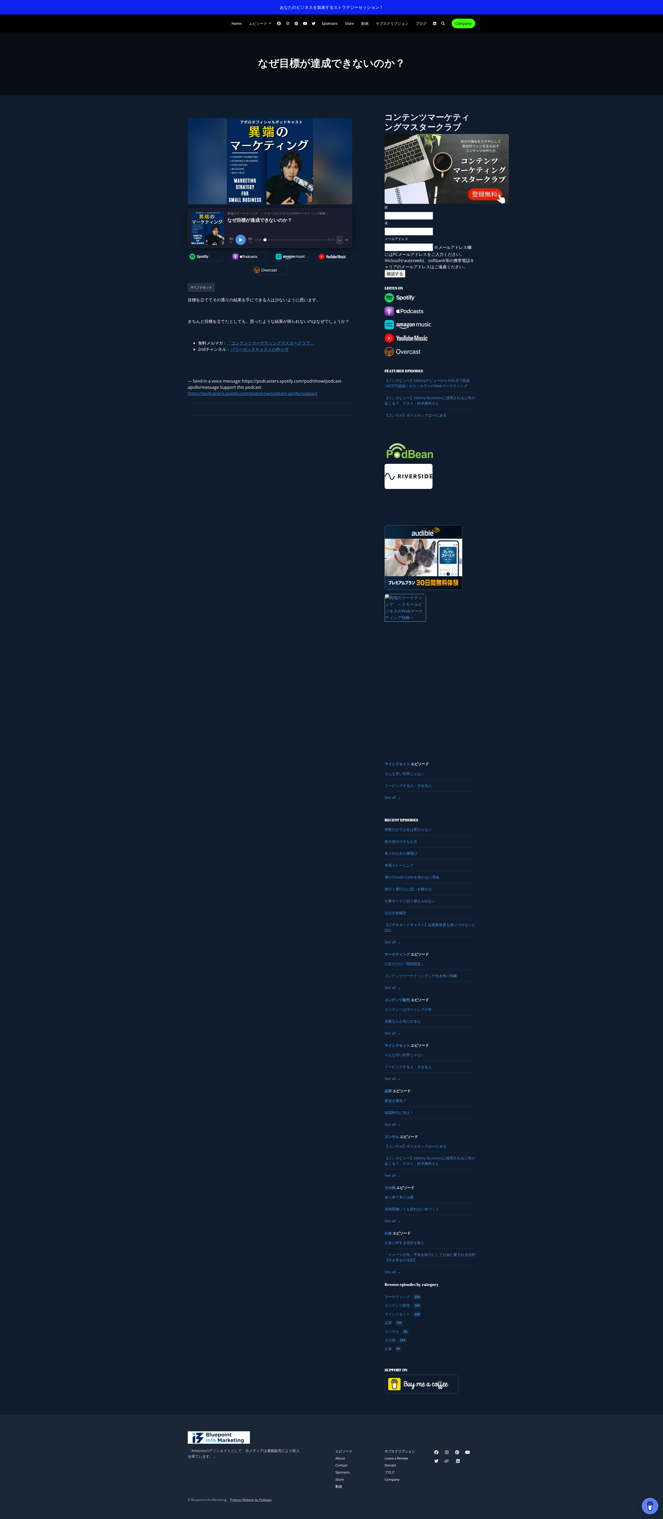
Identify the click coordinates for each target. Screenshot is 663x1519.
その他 (390, 1187)
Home (237, 23)
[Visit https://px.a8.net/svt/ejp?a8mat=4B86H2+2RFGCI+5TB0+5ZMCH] (423, 557)
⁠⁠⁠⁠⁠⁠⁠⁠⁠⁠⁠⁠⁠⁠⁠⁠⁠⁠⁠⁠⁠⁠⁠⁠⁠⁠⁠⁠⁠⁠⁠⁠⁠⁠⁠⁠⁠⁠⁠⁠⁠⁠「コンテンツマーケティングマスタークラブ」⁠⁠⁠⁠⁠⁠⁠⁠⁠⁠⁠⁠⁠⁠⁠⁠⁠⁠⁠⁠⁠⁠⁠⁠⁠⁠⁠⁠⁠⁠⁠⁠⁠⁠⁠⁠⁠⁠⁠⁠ (270, 343)
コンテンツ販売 (397, 999)
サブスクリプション (392, 23)
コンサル (392, 1136)
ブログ (421, 23)
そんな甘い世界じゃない (404, 773)
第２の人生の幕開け (401, 853)
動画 (365, 23)
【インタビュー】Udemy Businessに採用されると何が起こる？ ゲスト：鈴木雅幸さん (430, 400)
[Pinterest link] (296, 23)
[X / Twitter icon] (436, 1461)
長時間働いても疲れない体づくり (412, 1209)
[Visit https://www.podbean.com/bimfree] (410, 450)
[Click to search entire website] (443, 23)
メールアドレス (396, 238)
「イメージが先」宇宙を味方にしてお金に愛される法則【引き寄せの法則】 (430, 1257)
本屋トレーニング (399, 865)
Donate (390, 1465)
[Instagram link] (287, 23)
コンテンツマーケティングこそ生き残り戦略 (421, 975)
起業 (388, 1091)
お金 (388, 1233)
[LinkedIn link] (434, 23)
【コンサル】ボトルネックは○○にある (416, 415)
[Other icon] (447, 1461)
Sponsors (330, 23)
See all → (393, 797)
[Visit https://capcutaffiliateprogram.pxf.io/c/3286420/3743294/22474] (405, 671)
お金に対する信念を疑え (404, 1242)
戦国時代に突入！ (399, 1112)
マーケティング (397, 954)
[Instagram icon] (446, 1452)
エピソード (258, 23)
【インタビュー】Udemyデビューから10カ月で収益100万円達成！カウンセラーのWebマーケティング (427, 383)
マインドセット (397, 764)
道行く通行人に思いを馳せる (408, 889)
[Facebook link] (279, 23)
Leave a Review (396, 1458)
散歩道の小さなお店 (401, 841)
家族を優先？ (395, 1100)
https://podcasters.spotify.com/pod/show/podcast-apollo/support (253, 393)
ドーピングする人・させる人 (408, 785)
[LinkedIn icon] (457, 1461)
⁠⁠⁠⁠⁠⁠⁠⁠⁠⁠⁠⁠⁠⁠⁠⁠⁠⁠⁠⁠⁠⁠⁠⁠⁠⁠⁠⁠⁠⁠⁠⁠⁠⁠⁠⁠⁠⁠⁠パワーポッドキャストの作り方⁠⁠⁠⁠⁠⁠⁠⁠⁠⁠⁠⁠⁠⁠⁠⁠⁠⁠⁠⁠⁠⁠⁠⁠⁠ (259, 349)
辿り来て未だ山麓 (399, 1197)
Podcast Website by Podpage (251, 1500)
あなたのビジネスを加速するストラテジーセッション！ (331, 7)
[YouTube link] (305, 23)
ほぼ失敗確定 (395, 912)
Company (463, 23)
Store (349, 23)
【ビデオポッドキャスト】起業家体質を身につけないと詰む (430, 927)
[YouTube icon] (467, 1452)
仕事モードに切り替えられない (410, 900)
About (340, 1458)
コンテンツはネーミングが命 (408, 1009)
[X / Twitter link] (313, 23)
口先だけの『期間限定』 (404, 963)
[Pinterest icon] (457, 1452)
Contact (341, 1465)
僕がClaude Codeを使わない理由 (412, 877)
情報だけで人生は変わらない (408, 829)
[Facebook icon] (436, 1452)
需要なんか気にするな (403, 1021)
